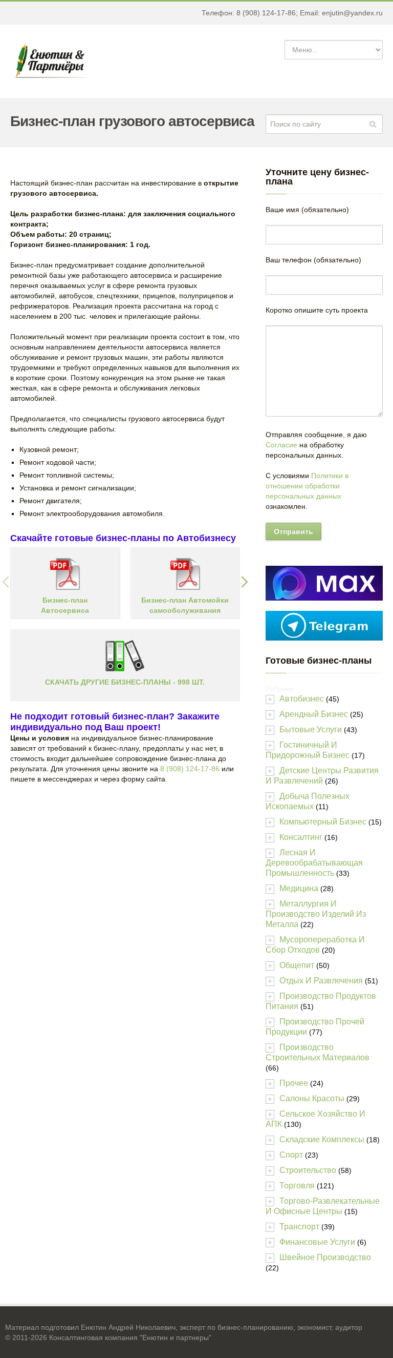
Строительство (307, 1170)
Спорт (291, 1154)
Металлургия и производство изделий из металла (316, 914)
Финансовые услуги (317, 1242)
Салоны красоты (311, 1098)
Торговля (297, 1185)
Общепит (296, 965)
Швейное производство (325, 1257)
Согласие (281, 445)
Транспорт (299, 1226)
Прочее (293, 1083)
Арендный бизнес (313, 714)
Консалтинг (300, 837)
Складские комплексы (321, 1139)
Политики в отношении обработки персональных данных (307, 485)
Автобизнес (301, 698)
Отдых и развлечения (321, 980)
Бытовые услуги (310, 729)
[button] (6, 583)
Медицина (298, 888)
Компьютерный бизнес (322, 821)
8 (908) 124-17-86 (190, 769)
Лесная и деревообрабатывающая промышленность (314, 862)
